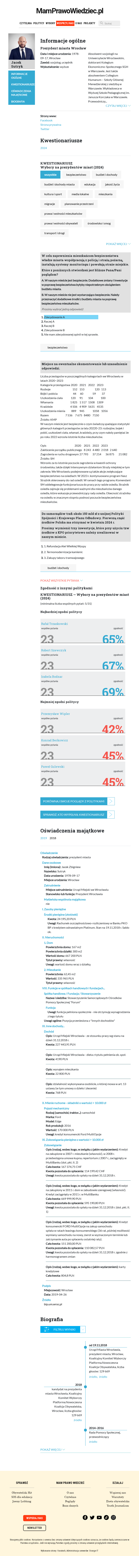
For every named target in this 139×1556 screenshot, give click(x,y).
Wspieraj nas (118, 1492)
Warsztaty (118, 1497)
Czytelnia (26, 23)
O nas (78, 23)
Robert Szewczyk (53, 650)
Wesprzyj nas (65, 23)
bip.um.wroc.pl (53, 1304)
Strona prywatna (50, 124)
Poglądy (70, 1501)
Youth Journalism (118, 1505)
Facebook (46, 120)
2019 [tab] (43, 838)
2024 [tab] (43, 148)
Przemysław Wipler (55, 714)
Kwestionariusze (23, 84)
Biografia (18, 101)
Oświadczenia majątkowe (21, 92)
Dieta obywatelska (117, 1501)
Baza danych (70, 1505)
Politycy (38, 23)
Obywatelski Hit (22, 1492)
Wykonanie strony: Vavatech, (53, 1551)
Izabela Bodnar (51, 676)
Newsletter (34, 1527)
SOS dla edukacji (21, 1497)
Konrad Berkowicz (54, 740)
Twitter (44, 129)
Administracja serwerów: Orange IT (82, 1551)
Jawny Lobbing (21, 1501)
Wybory (50, 23)
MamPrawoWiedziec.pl (69, 11)
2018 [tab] (53, 838)
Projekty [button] (89, 23)
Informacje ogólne (19, 75)
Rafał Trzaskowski (54, 624)
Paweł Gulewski (52, 766)
